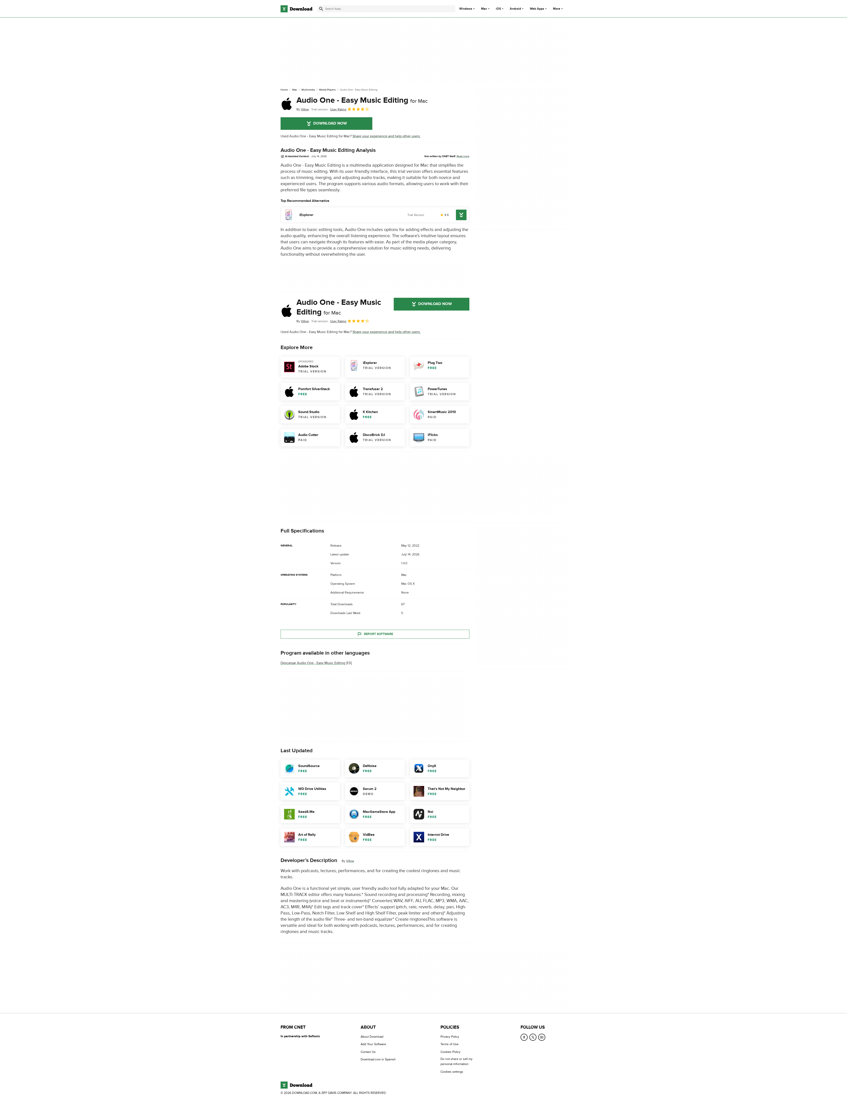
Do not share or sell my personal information (456, 1061)
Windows (465, 8)
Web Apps (537, 8)
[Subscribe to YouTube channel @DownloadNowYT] (541, 1037)
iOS (498, 8)
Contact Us (368, 1052)
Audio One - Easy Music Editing (362, 100)
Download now (330, 123)
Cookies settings (451, 1071)
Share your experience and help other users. (386, 136)
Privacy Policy (449, 1037)
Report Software (378, 634)
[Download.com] (296, 8)
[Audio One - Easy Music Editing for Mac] (287, 104)
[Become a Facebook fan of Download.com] (524, 1037)
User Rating (338, 109)
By (302, 109)
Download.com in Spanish (378, 1059)
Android (515, 8)
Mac (484, 8)
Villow (350, 861)
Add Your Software (373, 1044)
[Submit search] (321, 8)
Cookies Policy (450, 1052)
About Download (372, 1037)
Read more (463, 156)
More (556, 9)
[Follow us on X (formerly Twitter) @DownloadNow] (532, 1037)
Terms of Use (449, 1044)
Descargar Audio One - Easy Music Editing (313, 663)
